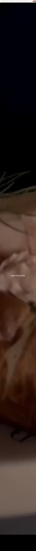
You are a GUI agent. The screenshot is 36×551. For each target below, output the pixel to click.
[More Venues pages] (8, 1)
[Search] (31, 1)
